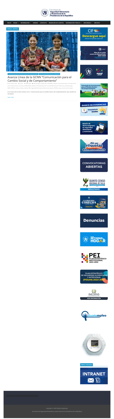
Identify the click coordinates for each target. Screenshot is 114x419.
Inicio (9, 23)
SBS (29, 88)
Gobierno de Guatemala (38, 86)
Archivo (97, 23)
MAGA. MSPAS (11, 88)
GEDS (29, 86)
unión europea (69, 88)
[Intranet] (94, 368)
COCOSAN (49, 83)
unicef (63, 88)
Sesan (21, 83)
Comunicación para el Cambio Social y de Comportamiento (23, 74)
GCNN (25, 86)
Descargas (87, 23)
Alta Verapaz (37, 83)
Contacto (43, 23)
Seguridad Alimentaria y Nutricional (40, 88)
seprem (51, 88)
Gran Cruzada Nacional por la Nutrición (49, 74)
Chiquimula (43, 83)
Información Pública (73, 23)
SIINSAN (35, 23)
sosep (59, 88)
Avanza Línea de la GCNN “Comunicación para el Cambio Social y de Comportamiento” (39, 78)
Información (25, 23)
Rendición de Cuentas (56, 23)
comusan (21, 86)
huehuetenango (68, 86)
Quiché (26, 88)
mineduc (21, 88)
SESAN (15, 23)
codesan (55, 83)
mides (17, 88)
